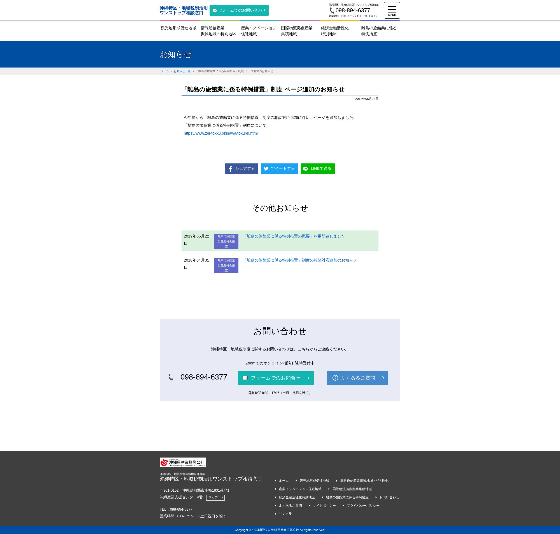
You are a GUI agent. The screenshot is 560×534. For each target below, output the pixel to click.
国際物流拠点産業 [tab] (297, 31)
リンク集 (285, 513)
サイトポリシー (324, 505)
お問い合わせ (389, 497)
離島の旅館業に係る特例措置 (347, 497)
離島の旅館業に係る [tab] (379, 31)
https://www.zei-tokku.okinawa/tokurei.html (221, 133)
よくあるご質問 (290, 505)
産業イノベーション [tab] (258, 31)
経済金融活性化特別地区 (297, 497)
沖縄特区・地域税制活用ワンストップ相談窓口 (184, 10)
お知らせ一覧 (182, 71)
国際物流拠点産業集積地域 (352, 489)
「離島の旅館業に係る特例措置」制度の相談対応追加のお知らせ (300, 260)
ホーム (164, 71)
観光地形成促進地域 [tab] (178, 28)
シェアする (245, 168)
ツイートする (283, 168)
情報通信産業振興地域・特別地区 (364, 480)
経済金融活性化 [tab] (335, 31)
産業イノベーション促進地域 (300, 489)
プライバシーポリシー (363, 505)
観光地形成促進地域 (314, 480)
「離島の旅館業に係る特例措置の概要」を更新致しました (294, 236)
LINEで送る (321, 168)
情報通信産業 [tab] (218, 31)
